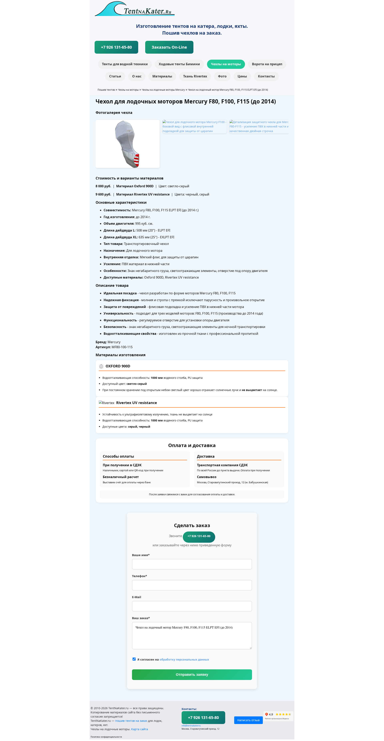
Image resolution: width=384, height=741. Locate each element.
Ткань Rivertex (195, 76)
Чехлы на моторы (226, 64)
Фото (222, 76)
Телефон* (139, 576)
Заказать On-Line (169, 47)
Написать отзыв (248, 720)
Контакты (266, 76)
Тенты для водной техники (125, 64)
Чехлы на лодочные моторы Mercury (163, 89)
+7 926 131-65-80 (116, 47)
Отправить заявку (192, 675)
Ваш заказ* (141, 618)
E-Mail (136, 597)
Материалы (162, 76)
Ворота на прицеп (267, 64)
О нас (136, 76)
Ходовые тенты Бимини (179, 64)
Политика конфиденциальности (106, 736)
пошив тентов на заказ (131, 721)
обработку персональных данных (184, 659)
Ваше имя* (141, 555)
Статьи (115, 76)
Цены (242, 76)
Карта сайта (139, 729)
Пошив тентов (106, 89)
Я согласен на (173, 659)
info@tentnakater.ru (191, 725)
